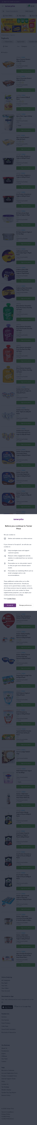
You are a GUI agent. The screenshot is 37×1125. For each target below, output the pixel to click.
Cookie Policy (11, 598)
